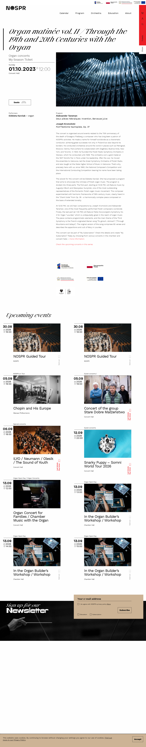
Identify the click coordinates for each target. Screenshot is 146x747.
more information (76, 239)
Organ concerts (19, 56)
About (128, 13)
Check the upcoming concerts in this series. (74, 244)
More (109, 604)
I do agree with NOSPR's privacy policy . (95, 604)
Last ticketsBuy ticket (129, 416)
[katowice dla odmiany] (65, 291)
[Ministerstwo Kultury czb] (65, 278)
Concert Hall (14, 73)
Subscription (96, 614)
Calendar (64, 13)
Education (113, 13)
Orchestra (96, 13)
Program (79, 13)
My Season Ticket (21, 60)
